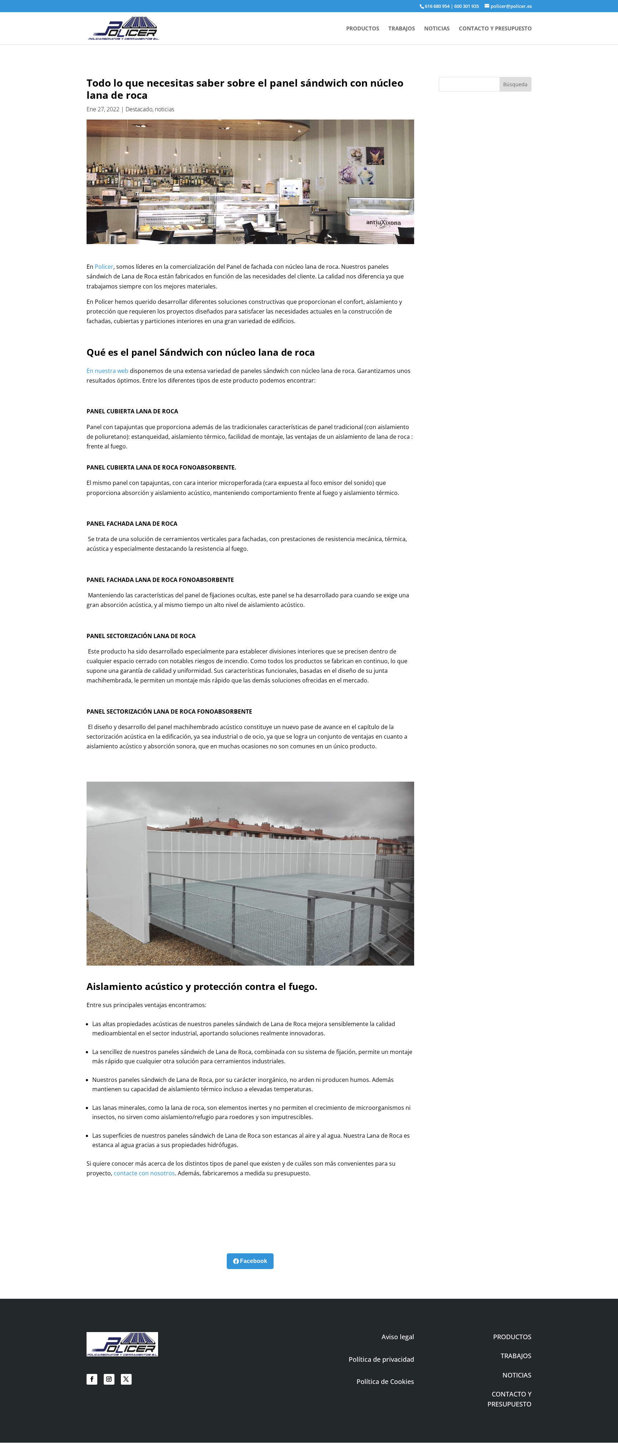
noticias (164, 109)
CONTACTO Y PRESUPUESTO (495, 29)
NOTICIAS (437, 29)
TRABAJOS (401, 29)
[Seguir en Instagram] (109, 1379)
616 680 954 (437, 6)
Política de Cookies (385, 1381)
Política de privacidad (381, 1359)
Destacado (139, 109)
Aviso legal (398, 1336)
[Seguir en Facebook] (92, 1379)
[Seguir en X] (126, 1379)
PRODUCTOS (362, 29)
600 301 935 (466, 6)
